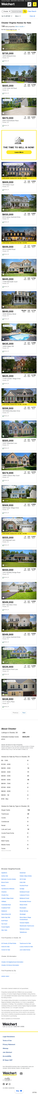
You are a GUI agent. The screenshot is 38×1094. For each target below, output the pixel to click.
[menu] (35, 4)
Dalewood (4, 911)
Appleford (4, 873)
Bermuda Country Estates (8, 879)
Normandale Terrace (25, 901)
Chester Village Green (7, 898)
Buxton (3, 885)
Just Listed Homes (25, 950)
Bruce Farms (5, 882)
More (17, 16)
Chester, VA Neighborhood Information (12, 962)
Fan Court (4, 924)
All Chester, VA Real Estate (8, 943)
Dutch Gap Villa (5, 917)
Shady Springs (24, 911)
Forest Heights (5, 927)
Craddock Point (5, 908)
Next (24, 713)
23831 (7, 976)
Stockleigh (23, 914)
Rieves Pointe (23, 904)
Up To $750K (6, 16)
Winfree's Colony (24, 929)
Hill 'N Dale (23, 879)
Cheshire (3, 892)
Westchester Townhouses (27, 926)
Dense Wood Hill (6, 914)
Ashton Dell (4, 876)
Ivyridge (22, 888)
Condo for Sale (5, 950)
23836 (3, 976)
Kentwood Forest (24, 892)
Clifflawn (3, 901)
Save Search (32, 11)
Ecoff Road (4, 920)
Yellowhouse (23, 932)
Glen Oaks (4, 930)
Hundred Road (24, 885)
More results (19, 26)
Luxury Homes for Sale (26, 946)
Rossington (23, 908)
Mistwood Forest (24, 898)
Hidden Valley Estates (26, 876)
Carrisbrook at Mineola (7, 888)
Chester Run (4, 895)
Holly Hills (22, 882)
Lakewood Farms (24, 895)
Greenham (23, 873)
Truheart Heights (24, 922)
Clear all (32, 16)
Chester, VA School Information (10, 965)
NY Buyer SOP (7, 1060)
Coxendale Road (6, 904)
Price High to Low (11, 29)
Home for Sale (5, 946)
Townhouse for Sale (25, 943)
